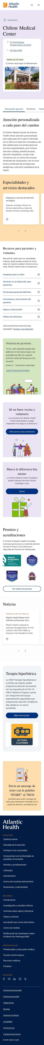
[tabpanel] (22, 354)
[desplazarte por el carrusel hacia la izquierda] (18, 230)
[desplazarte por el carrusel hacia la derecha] (25, 230)
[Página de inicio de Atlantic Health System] (11, 5)
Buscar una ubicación (23, 329)
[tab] (14, 109)
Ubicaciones (12, 20)
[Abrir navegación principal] (38, 5)
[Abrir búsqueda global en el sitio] (31, 5)
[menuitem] (20, 839)
